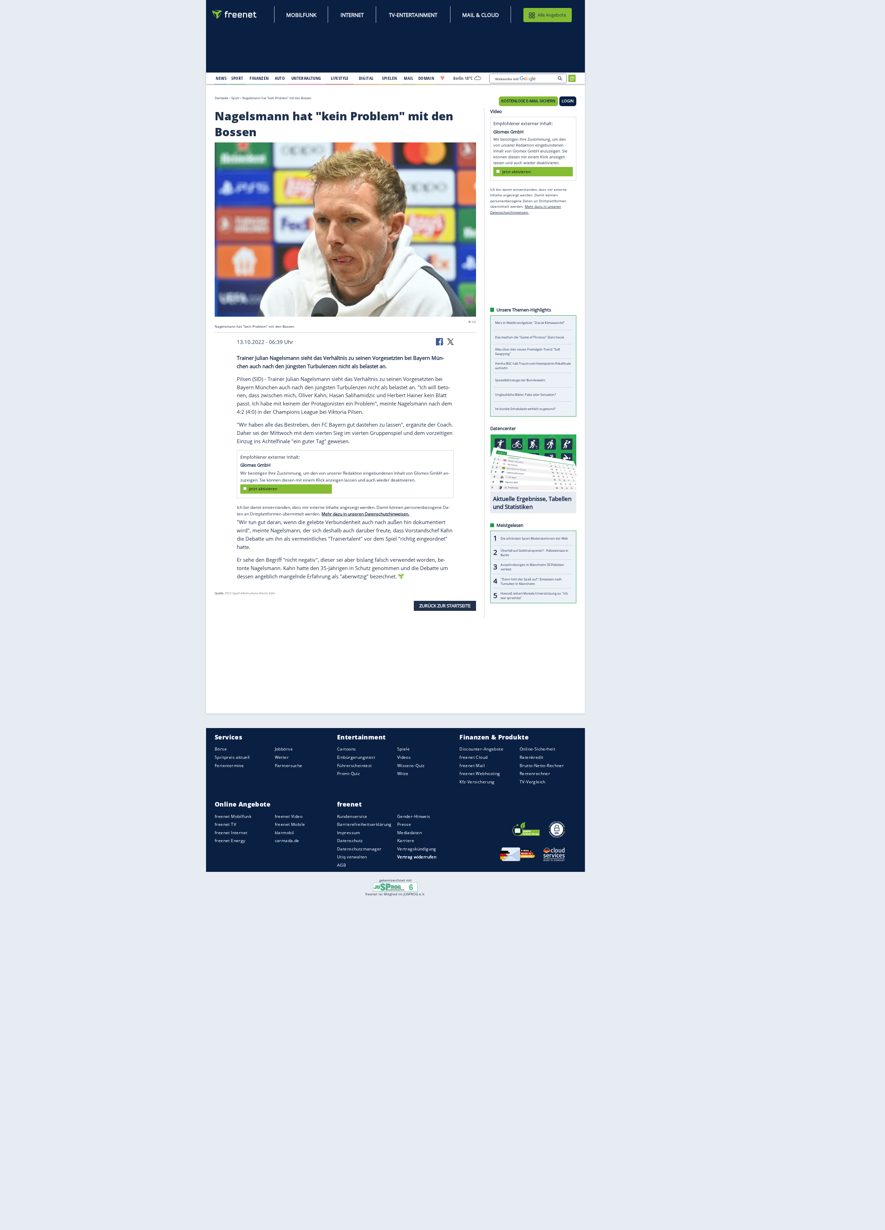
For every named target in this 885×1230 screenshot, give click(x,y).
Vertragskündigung (416, 848)
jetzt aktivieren (263, 488)
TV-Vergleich (533, 781)
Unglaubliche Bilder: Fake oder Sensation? (525, 394)
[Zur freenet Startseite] (234, 14)
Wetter (282, 757)
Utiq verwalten (352, 856)
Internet (352, 14)
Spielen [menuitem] (389, 78)
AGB (341, 865)
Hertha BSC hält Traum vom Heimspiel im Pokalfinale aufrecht (533, 365)
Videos (404, 757)
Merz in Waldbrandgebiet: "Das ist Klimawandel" (530, 322)
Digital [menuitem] (366, 78)
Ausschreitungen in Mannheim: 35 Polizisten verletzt (532, 566)
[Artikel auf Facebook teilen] (440, 341)
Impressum (348, 832)
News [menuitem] (221, 78)
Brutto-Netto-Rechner (542, 765)
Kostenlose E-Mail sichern (528, 101)
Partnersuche (288, 765)
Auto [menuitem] (280, 78)
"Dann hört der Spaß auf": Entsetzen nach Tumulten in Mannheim (531, 581)
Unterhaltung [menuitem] (306, 78)
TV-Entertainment (413, 14)
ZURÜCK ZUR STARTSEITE (445, 606)
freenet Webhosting (479, 773)
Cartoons (346, 749)
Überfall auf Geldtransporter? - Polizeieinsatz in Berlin (534, 552)
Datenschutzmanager (359, 848)
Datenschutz (350, 840)
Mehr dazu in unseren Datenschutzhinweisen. (365, 514)
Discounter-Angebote (481, 749)
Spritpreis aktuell (232, 757)
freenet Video (288, 816)
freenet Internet (231, 832)
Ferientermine (229, 765)
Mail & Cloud (480, 14)
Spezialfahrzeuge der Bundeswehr (520, 380)
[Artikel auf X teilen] (450, 341)
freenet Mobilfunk (233, 816)
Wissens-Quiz (411, 765)
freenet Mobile (290, 824)
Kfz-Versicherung (477, 781)
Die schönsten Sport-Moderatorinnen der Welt (534, 538)
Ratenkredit (531, 757)
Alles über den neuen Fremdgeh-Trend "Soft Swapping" (527, 351)
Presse (404, 824)
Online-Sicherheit (537, 749)
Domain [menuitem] (426, 78)
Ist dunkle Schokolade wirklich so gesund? (525, 409)
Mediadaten (409, 832)
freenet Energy (230, 840)
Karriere (405, 840)
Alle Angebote (552, 15)
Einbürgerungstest (356, 757)
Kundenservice (352, 816)
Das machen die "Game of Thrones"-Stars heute (529, 337)
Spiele (403, 749)
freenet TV (225, 824)
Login (568, 101)
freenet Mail (472, 765)
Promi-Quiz (348, 773)
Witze (403, 773)
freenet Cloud (473, 757)
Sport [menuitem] (237, 78)
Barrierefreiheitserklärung (364, 824)
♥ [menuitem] (442, 78)
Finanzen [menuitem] (259, 78)
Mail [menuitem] (408, 78)
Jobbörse (284, 749)
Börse (221, 749)
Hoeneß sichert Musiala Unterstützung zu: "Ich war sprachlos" (534, 595)
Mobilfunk (301, 14)
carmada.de (287, 840)
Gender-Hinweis (413, 816)
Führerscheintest (354, 765)
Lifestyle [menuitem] (340, 78)
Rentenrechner (535, 773)
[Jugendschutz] (395, 886)
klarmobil (284, 832)
